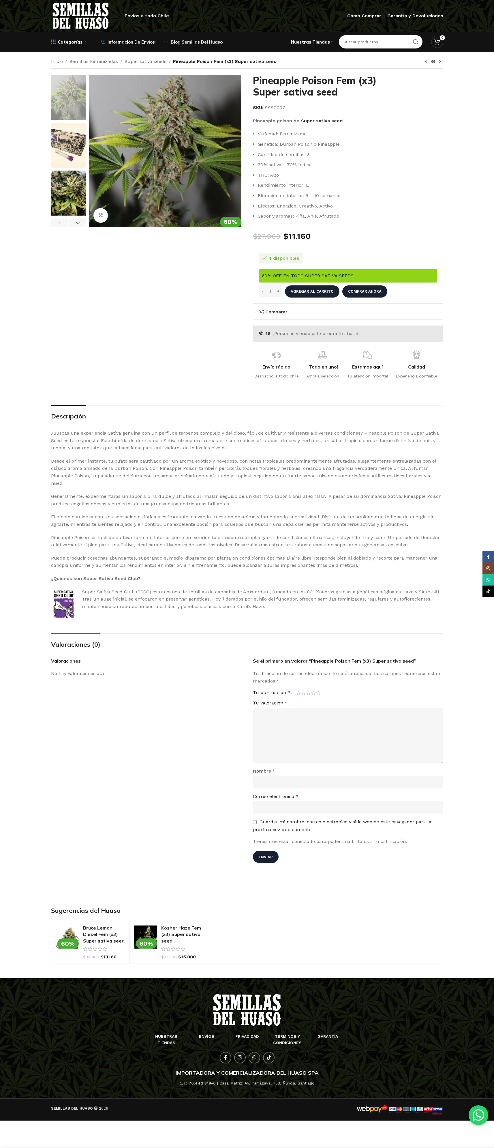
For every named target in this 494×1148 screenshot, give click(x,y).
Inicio (57, 61)
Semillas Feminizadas (94, 61)
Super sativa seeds (145, 61)
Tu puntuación (271, 692)
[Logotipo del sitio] (80, 15)
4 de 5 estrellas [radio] (313, 692)
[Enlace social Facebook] (225, 1057)
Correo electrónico (275, 796)
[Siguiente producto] (439, 61)
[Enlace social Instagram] (240, 1057)
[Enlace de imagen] (247, 1009)
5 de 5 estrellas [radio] (318, 692)
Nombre (264, 771)
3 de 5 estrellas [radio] (308, 692)
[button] (59, 222)
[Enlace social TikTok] (269, 1057)
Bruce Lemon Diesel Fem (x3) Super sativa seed (104, 934)
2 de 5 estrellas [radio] (303, 692)
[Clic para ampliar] (100, 215)
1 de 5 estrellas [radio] (298, 692)
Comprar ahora (365, 291)
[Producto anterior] (425, 61)
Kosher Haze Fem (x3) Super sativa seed (181, 934)
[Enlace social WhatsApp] (254, 1057)
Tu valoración (270, 703)
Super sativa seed (322, 121)
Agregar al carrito (312, 291)
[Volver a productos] (432, 61)
